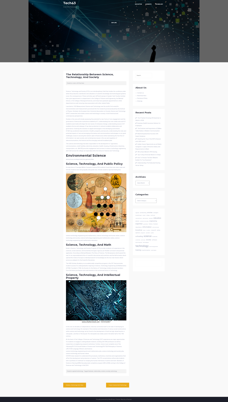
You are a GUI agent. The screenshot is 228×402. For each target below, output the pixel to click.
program (143, 232)
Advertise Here (141, 95)
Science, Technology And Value (74, 385)
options (137, 232)
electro (137, 221)
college (148, 215)
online (158, 230)
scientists (137, 240)
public (152, 232)
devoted (151, 218)
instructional (155, 227)
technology (114, 371)
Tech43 (69, 3)
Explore (114, 22)
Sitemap (139, 101)
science (103, 371)
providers (148, 232)
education (157, 218)
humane (155, 224)
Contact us (140, 93)
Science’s (148, 4)
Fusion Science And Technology (118, 385)
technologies (146, 242)
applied (137, 212)
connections (138, 218)
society (108, 371)
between (91, 371)
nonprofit (153, 230)
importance (138, 227)
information (147, 227)
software (154, 240)
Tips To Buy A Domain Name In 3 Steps (149, 154)
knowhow (138, 230)
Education (138, 4)
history (151, 224)
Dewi (82, 83)
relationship (97, 371)
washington (153, 250)
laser (144, 230)
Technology (159, 4)
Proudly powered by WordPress (105, 399)
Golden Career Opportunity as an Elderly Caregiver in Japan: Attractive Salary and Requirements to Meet (148, 146)
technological (138, 242)
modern (148, 230)
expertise (139, 224)
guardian (145, 224)
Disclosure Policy (142, 98)
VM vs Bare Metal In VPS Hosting (147, 152)
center (144, 215)
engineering (153, 221)
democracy (145, 218)
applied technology (77, 371)
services (143, 240)
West (122, 399)
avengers (155, 212)
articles (150, 212)
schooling (139, 236)
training (138, 250)
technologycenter (153, 246)
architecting (143, 212)
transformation (146, 250)
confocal (152, 215)
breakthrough (138, 215)
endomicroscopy (144, 221)
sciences (154, 236)
